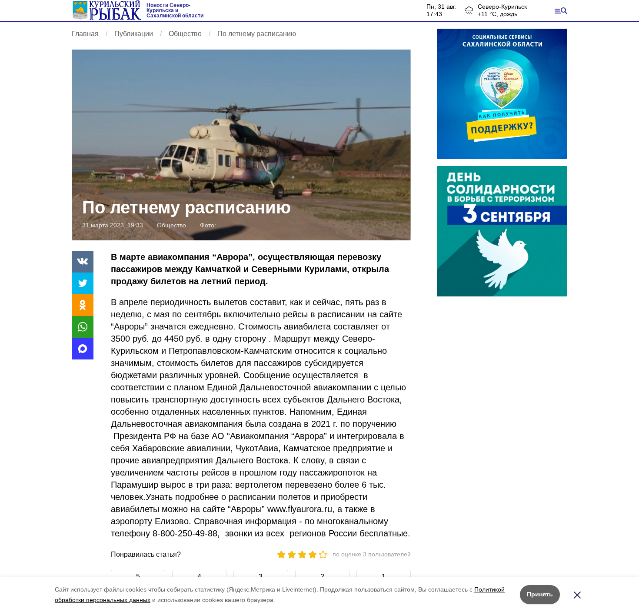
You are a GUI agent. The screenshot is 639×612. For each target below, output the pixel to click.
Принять (540, 594)
